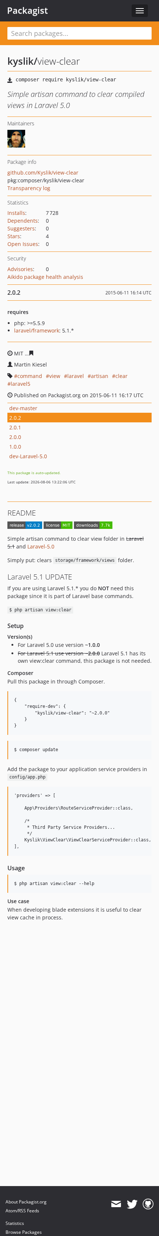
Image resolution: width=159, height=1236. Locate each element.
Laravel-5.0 (40, 546)
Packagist (27, 10)
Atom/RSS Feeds (22, 1211)
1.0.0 (15, 446)
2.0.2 (15, 417)
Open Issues (22, 243)
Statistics (15, 1223)
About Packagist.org (26, 1202)
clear (121, 375)
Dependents (22, 220)
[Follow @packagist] (132, 1204)
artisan (99, 375)
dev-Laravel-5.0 (28, 456)
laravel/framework (36, 330)
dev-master (23, 408)
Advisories (20, 269)
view (54, 375)
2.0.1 (15, 427)
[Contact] (116, 1204)
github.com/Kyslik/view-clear (42, 172)
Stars (13, 236)
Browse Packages (24, 1232)
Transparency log (28, 188)
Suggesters (21, 228)
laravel (75, 375)
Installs (16, 212)
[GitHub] (148, 1204)
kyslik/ (22, 61)
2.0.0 (15, 436)
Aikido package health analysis (45, 276)
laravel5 (20, 383)
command (29, 375)
